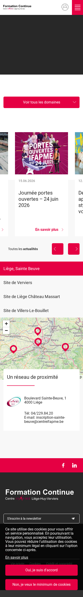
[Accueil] (18, 7)
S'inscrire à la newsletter (24, 518)
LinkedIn (74, 465)
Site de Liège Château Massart (31, 296)
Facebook (63, 465)
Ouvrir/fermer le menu (77, 7)
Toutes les (23, 249)
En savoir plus (16, 557)
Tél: (27, 413)
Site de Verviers (17, 282)
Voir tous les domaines (41, 102)
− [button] (6, 330)
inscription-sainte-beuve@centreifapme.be (44, 419)
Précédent (57, 249)
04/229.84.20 (42, 413)
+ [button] (6, 323)
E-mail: (29, 417)
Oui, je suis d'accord (41, 570)
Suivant (74, 249)
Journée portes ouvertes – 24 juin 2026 (41, 184)
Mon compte (65, 7)
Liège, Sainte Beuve (21, 268)
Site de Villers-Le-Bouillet (26, 310)
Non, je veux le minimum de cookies (41, 584)
